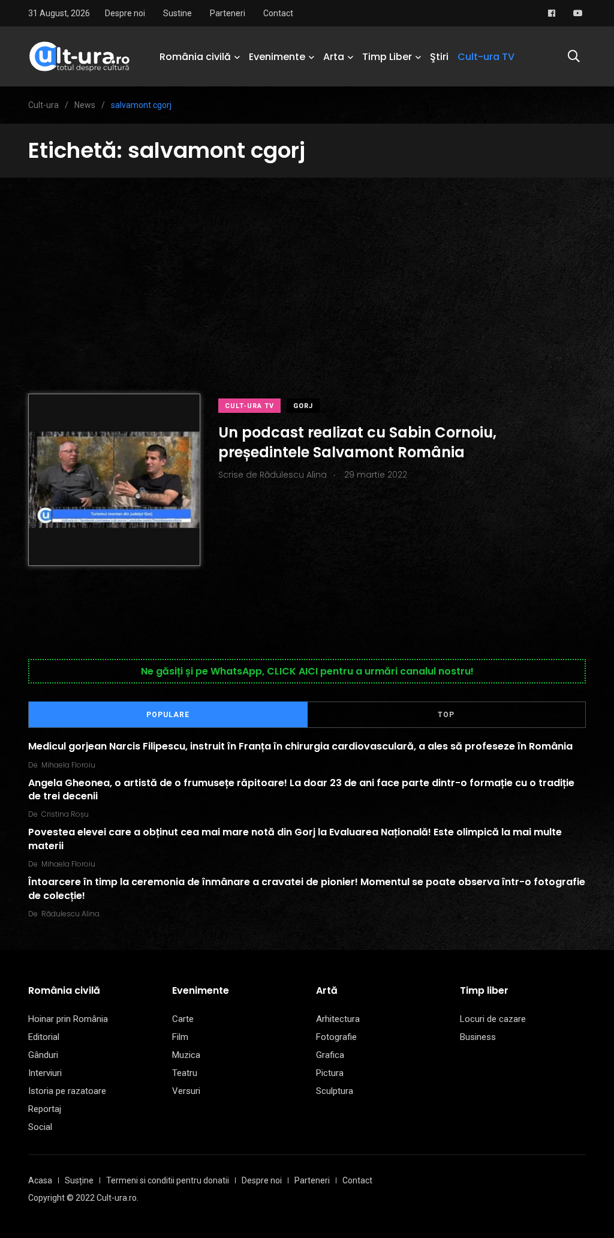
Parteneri (227, 13)
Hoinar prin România (68, 1019)
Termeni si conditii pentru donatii (167, 1180)
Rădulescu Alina (70, 914)
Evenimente (277, 57)
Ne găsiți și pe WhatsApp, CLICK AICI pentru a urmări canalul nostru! (307, 671)
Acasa (40, 1180)
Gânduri (43, 1055)
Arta (333, 57)
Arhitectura (338, 1019)
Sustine (177, 13)
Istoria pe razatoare (67, 1091)
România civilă (195, 57)
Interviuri (45, 1073)
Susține (79, 1180)
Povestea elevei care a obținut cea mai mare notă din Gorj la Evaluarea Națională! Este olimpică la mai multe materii (295, 838)
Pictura (330, 1073)
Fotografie (336, 1037)
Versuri (186, 1091)
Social (40, 1127)
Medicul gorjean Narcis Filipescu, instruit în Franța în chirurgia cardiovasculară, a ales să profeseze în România (300, 746)
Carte (183, 1019)
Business (478, 1037)
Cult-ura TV (486, 57)
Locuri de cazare (493, 1019)
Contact (278, 13)
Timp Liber (387, 57)
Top (446, 715)
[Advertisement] (307, 268)
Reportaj (44, 1109)
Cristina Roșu (65, 814)
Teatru (184, 1073)
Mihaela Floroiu (68, 765)
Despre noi (125, 13)
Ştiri (439, 57)
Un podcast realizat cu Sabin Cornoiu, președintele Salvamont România (357, 442)
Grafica (330, 1055)
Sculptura (334, 1091)
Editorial (43, 1037)
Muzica (186, 1055)
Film (180, 1037)
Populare (167, 715)
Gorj (303, 406)
